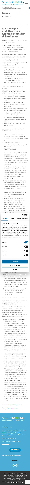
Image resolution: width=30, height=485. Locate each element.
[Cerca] (22, 3)
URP (21, 481)
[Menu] (26, 3)
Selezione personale (16, 405)
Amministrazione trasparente (17, 482)
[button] (29, 8)
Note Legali (16, 481)
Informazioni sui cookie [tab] (22, 218)
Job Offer (7, 405)
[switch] (26, 247)
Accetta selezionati (15, 265)
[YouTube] (14, 465)
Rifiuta (15, 269)
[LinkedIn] (16, 465)
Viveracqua (5, 407)
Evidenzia (5, 475)
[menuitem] (22, 3)
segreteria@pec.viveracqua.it (13, 455)
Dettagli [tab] (12, 218)
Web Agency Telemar (22, 475)
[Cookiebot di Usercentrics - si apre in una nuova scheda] (22, 215)
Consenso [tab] (4, 218)
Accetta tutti (15, 261)
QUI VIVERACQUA (13, 409)
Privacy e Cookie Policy (8, 481)
